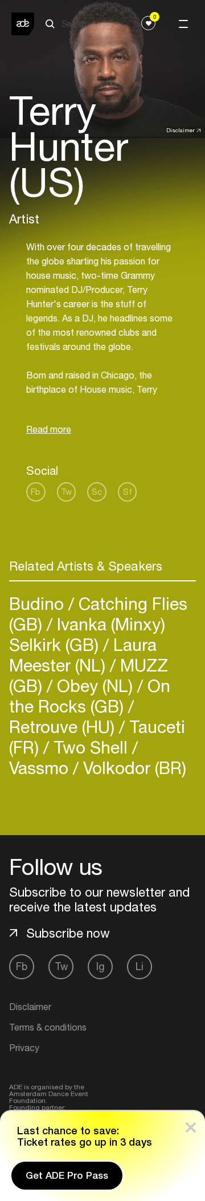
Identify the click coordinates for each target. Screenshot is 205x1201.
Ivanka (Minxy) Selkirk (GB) (87, 634)
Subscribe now (68, 933)
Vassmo (41, 767)
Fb (35, 491)
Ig (100, 966)
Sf (127, 491)
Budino (38, 603)
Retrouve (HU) (64, 726)
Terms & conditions (48, 1027)
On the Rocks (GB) (89, 695)
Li (140, 966)
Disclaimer (180, 130)
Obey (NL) (94, 685)
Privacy (24, 1047)
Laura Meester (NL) (83, 654)
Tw (66, 491)
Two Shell (90, 747)
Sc (97, 491)
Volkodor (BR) (132, 767)
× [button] (191, 1125)
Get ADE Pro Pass (67, 1175)
